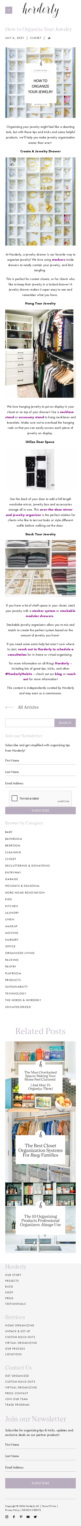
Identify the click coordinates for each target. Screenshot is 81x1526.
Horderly (40, 10)
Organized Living (20, 953)
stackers (58, 259)
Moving (11, 933)
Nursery (12, 940)
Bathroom (13, 839)
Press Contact (16, 1393)
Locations (13, 1354)
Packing (12, 960)
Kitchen (11, 906)
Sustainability (16, 986)
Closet (36, 38)
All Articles (28, 707)
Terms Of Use (49, 1506)
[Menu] (8, 10)
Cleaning (13, 852)
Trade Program (17, 1404)
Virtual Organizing (21, 1343)
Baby (9, 832)
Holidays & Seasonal (22, 886)
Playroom (13, 973)
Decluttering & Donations (27, 865)
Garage (11, 879)
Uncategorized (18, 1007)
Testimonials (15, 1304)
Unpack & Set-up (17, 1331)
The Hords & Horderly (23, 1000)
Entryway (13, 872)
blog (58, 674)
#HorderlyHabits (18, 674)
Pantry (10, 966)
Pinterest (21, 1516)
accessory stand (31, 417)
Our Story (13, 1275)
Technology (15, 993)
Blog (9, 1286)
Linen (9, 919)
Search (65, 723)
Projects (12, 1281)
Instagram (6, 1516)
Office (10, 946)
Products (13, 980)
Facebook (13, 1516)
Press (9, 1298)
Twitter (35, 1516)
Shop (9, 1292)
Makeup (11, 926)
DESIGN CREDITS (31, 1510)
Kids (8, 899)
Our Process (15, 1348)
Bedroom (13, 845)
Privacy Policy (12, 1510)
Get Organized (17, 1376)
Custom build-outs (20, 1337)
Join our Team (16, 1399)
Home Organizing (19, 1325)
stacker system (43, 611)
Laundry (12, 913)
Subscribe (40, 810)
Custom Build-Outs (20, 1381)
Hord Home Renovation (25, 892)
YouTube (28, 1516)
